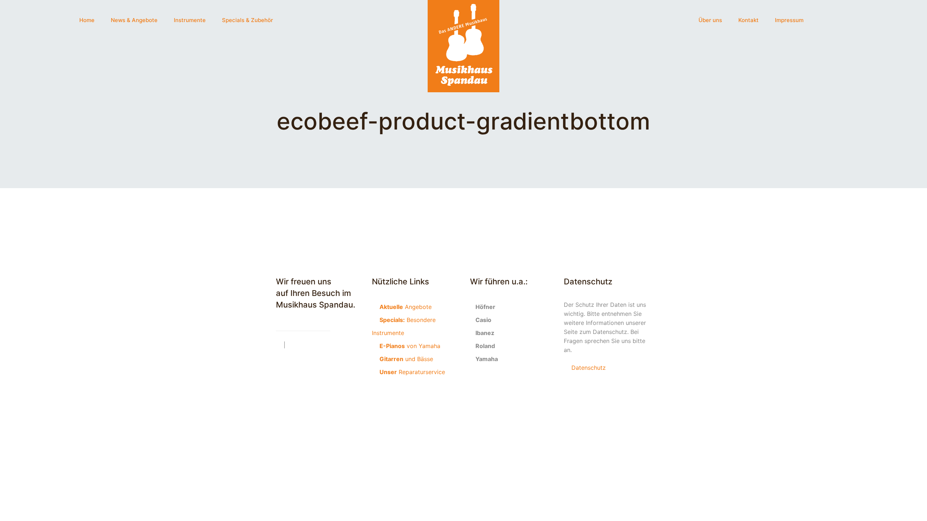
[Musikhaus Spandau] (463, 46)
